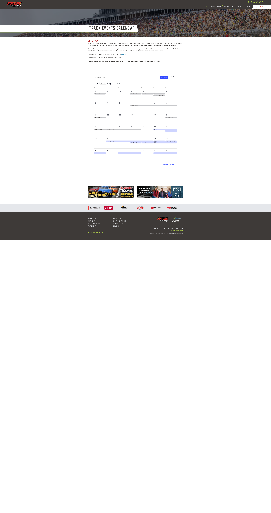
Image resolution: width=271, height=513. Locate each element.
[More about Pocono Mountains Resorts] (176, 219)
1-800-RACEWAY (177, 231)
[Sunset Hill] (102, 208)
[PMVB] (160, 192)
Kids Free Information (119, 221)
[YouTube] (254, 2)
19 (119, 127)
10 (95, 115)
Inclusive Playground (94, 223)
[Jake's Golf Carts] (118, 208)
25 (107, 139)
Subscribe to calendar (168, 164)
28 (143, 139)
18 (107, 127)
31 (143, 91)
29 (155, 139)
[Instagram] (257, 2)
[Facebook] (248, 2)
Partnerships (92, 226)
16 (166, 115)
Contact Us (116, 226)
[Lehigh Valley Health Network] (166, 208)
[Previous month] (95, 83)
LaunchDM (180, 233)
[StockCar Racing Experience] (111, 192)
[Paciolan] (150, 208)
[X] (251, 2)
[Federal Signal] (134, 208)
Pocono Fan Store (118, 223)
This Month (103, 83)
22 (155, 127)
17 (95, 127)
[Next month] (97, 83)
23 (167, 127)
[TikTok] (260, 2)
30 (131, 91)
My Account (91, 221)
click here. (124, 54)
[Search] (256, 7)
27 (95, 91)
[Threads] (263, 2)
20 (131, 127)
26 (119, 139)
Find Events (164, 77)
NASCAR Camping (117, 218)
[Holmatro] (181, 208)
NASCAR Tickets (92, 218)
